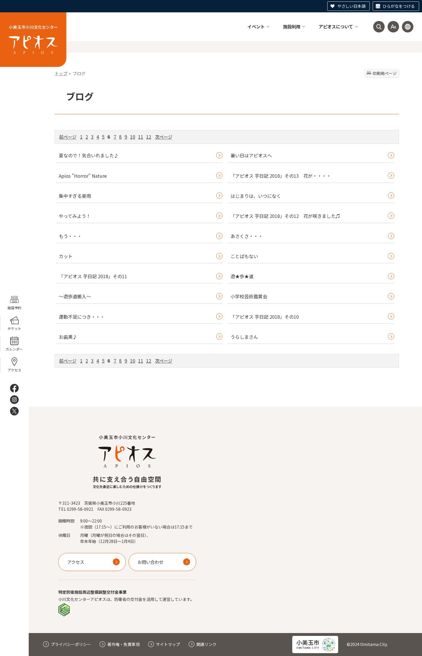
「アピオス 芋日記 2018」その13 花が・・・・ (281, 175)
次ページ (163, 136)
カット (66, 256)
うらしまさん (244, 336)
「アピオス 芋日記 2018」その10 (265, 316)
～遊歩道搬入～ (75, 296)
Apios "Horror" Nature (83, 175)
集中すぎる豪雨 (75, 195)
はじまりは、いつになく (256, 195)
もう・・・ (70, 236)
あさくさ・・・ (247, 236)
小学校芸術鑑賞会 (249, 296)
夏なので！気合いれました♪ (89, 155)
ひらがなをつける (399, 6)
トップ (61, 73)
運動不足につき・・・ (82, 316)
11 (140, 136)
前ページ (67, 136)
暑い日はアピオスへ (251, 155)
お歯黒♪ (68, 336)
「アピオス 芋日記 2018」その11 (93, 276)
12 (148, 136)
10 (132, 136)
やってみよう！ (75, 215)
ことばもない (244, 256)
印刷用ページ (385, 73)
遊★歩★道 (242, 276)
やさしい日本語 (351, 6)
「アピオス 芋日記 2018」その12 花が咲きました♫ (285, 215)
